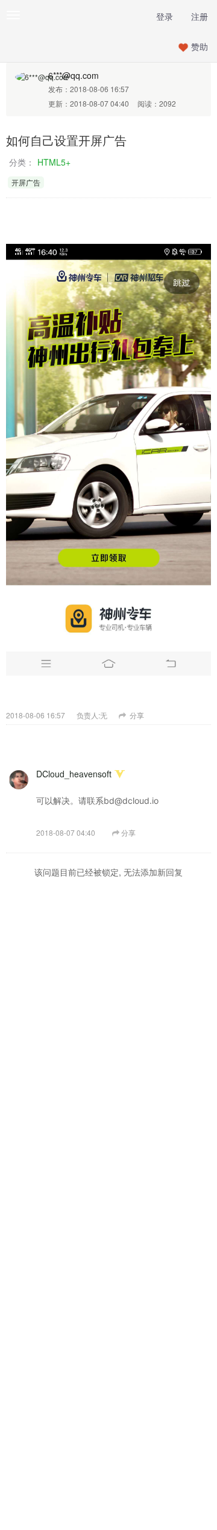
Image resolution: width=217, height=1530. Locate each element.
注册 (199, 16)
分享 (136, 715)
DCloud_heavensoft (74, 774)
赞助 (199, 46)
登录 (164, 16)
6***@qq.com (73, 75)
